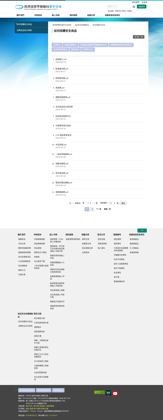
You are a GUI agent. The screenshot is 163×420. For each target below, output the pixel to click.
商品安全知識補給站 (82, 25)
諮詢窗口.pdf (59, 60)
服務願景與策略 (24, 252)
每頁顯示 (103, 203)
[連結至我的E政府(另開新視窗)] (108, 393)
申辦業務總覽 (39, 239)
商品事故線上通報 (57, 290)
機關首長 (21, 239)
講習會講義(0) (70, 45)
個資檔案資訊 (39, 332)
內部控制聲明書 (40, 373)
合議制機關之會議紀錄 (41, 367)
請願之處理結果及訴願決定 (41, 349)
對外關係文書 (39, 318)
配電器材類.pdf (60, 70)
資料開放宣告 (58, 390)
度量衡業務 (134, 252)
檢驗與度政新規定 (112, 15)
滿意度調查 (102, 244)
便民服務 (117, 239)
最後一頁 (107, 209)
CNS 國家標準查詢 (62, 136)
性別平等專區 (119, 259)
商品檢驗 (111, 11)
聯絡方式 (21, 270)
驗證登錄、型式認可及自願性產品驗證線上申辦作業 (57, 248)
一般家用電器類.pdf (62, 155)
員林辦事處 (50, 406)
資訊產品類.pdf (60, 174)
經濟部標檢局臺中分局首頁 (62, 25)
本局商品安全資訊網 (63, 108)
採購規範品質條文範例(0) (121, 45)
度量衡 (129, 11)
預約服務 (73, 15)
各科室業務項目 (24, 257)
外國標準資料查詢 (62, 127)
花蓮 (46, 408)
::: (16, 2)
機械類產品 (134, 244)
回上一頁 (140, 37)
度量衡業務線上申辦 (57, 278)
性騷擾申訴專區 (120, 255)
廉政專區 (117, 244)
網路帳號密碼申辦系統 (57, 307)
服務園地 (117, 235)
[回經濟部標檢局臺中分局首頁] (38, 7)
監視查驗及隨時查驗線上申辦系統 (57, 284)
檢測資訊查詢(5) (60, 49)
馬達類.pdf (59, 89)
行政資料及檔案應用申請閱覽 (121, 249)
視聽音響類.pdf (60, 165)
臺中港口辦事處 (39, 406)
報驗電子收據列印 (57, 302)
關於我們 (20, 15)
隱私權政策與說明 (43, 390)
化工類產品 (134, 248)
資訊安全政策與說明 (27, 390)
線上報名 (101, 248)
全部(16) (57, 45)
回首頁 (144, 2)
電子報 (116, 277)
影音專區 (117, 273)
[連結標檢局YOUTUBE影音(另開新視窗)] (115, 393)
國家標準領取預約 (73, 239)
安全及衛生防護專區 (41, 378)
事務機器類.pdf (60, 193)
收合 (142, 231)
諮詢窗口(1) (88, 49)
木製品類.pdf (59, 146)
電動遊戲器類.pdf (61, 98)
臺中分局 (29, 406)
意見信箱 (101, 239)
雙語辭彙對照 (119, 281)
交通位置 (21, 275)
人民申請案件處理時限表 (41, 267)
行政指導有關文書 (41, 323)
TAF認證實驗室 (24, 261)
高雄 (42, 408)
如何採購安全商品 (24, 24)
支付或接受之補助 (41, 361)
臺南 (39, 408)
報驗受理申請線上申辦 (57, 257)
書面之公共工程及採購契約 (41, 355)
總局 (27, 408)
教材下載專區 (119, 268)
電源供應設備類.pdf (62, 184)
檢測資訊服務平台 (62, 117)
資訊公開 (37, 314)
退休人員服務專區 (121, 264)
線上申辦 (56, 15)
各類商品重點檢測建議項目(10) (93, 45)
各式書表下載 (39, 261)
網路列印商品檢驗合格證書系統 (57, 271)
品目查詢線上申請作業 (57, 296)
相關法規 (91, 15)
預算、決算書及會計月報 (41, 342)
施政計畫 (37, 336)
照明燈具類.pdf (60, 79)
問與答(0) (75, 49)
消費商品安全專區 (24, 30)
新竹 (35, 408)
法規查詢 (85, 252)
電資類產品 (134, 239)
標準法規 (85, 239)
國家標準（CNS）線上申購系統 (57, 240)
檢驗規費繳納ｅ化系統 (57, 264)
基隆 (31, 408)
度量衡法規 (86, 244)
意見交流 (101, 235)
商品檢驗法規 (87, 248)
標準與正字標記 (120, 11)
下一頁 (98, 209)
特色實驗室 (22, 266)
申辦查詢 (38, 15)
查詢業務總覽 (39, 244)
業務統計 (37, 327)
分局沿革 (21, 244)
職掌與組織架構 (24, 248)
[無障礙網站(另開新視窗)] (99, 392)
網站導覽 (135, 2)
